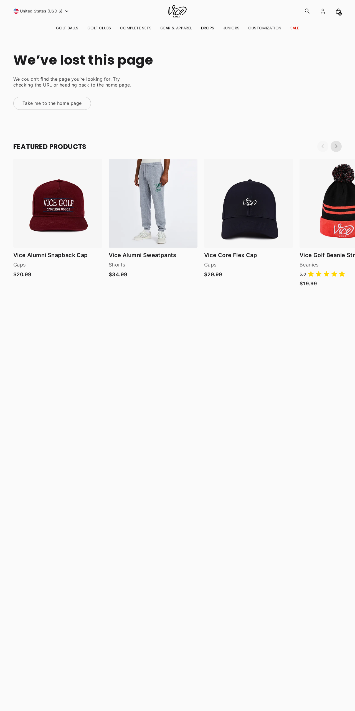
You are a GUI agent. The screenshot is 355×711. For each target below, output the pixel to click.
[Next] (336, 146)
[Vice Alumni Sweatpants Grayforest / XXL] (153, 203)
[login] (323, 11)
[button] (41, 11)
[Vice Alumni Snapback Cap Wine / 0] (57, 203)
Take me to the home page (52, 103)
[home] (177, 11)
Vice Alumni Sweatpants (142, 255)
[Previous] (322, 146)
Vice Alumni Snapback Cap (50, 255)
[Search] (307, 11)
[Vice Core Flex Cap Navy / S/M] (248, 203)
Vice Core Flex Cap (230, 255)
